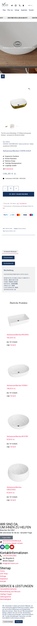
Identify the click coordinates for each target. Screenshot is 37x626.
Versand (13, 345)
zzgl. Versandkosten (22, 203)
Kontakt (31, 10)
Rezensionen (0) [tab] (8, 263)
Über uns (10, 10)
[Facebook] (2, 547)
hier (4, 208)
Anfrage (17, 10)
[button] (29, 89)
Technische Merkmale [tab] (10, 251)
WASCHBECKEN (13, 144)
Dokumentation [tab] (8, 257)
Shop (4, 10)
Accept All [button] (19, 621)
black (14, 230)
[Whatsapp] (7, 547)
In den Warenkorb (18, 194)
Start (4, 142)
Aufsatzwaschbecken (24, 144)
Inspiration (24, 10)
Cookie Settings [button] (8, 621)
